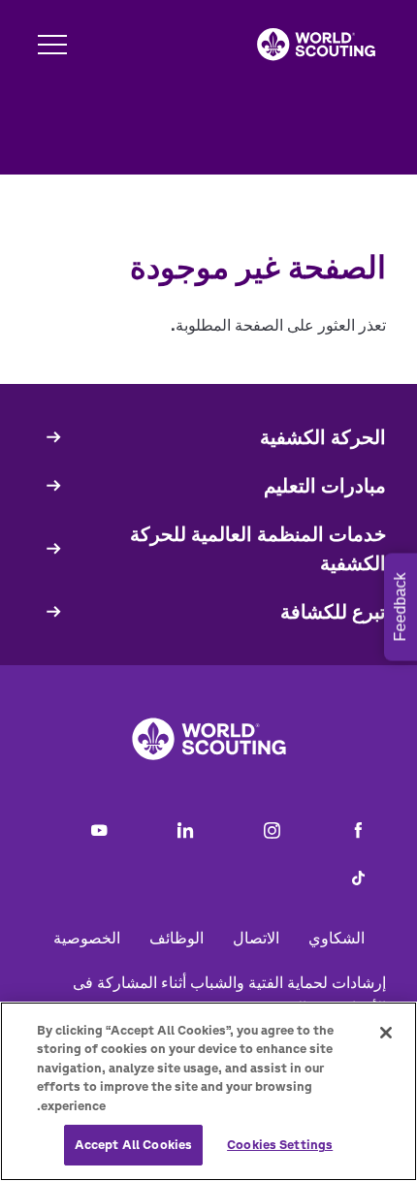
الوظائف (176, 937)
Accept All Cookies (133, 1144)
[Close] (386, 1032)
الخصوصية (86, 937)
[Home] (316, 44)
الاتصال (256, 937)
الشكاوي (336, 937)
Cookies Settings (280, 1144)
